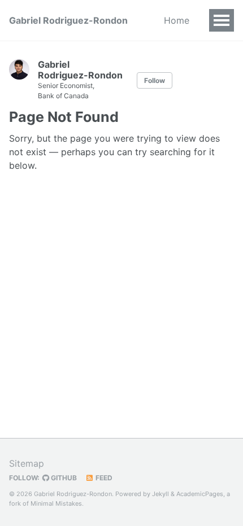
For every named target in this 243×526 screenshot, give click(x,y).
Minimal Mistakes (56, 503)
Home (176, 20)
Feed (103, 478)
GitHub (63, 478)
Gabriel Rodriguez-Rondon (68, 20)
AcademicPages (199, 494)
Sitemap (26, 463)
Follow (154, 80)
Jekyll (160, 494)
